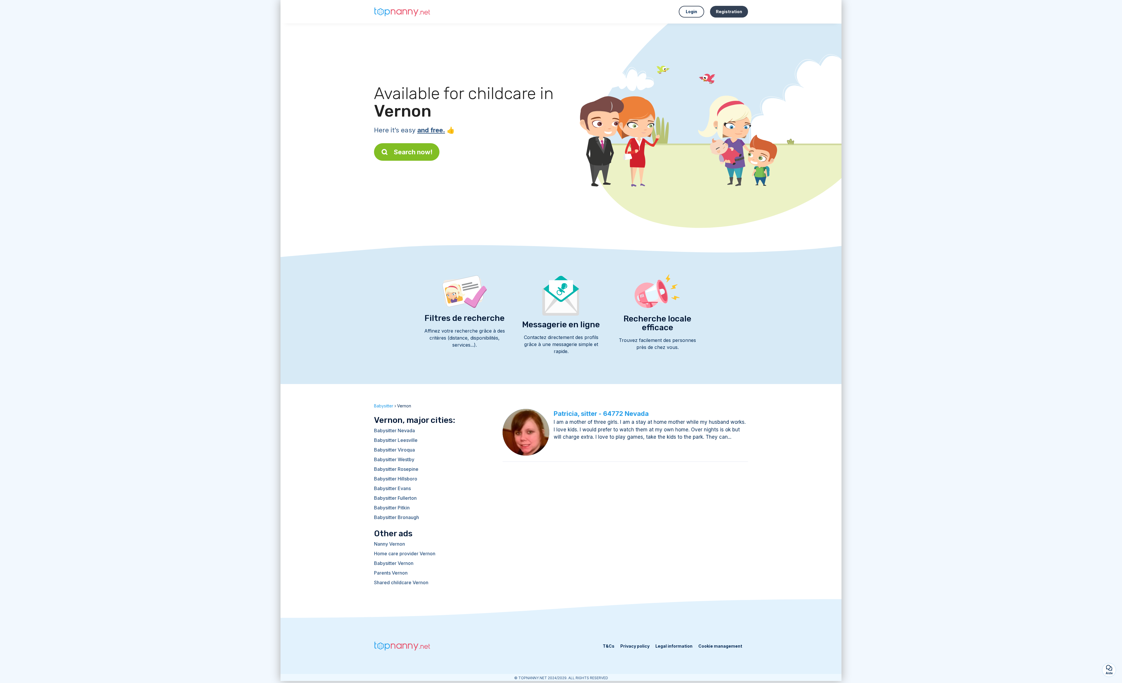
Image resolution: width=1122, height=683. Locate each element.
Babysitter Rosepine (396, 469)
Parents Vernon (391, 573)
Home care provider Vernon (404, 553)
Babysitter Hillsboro (395, 479)
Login (691, 11)
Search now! (413, 152)
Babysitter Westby (394, 459)
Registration (729, 11)
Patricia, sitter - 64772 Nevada (601, 413)
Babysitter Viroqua (394, 450)
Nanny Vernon (389, 544)
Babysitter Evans (392, 488)
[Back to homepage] (403, 11)
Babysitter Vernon (393, 563)
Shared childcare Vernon (401, 582)
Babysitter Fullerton (395, 498)
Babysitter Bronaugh (396, 517)
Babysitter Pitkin (392, 508)
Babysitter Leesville (396, 440)
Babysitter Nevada (394, 430)
